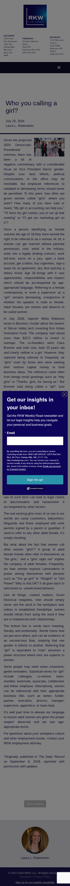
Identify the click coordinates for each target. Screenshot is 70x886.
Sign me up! (35, 479)
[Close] (64, 394)
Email (11, 432)
